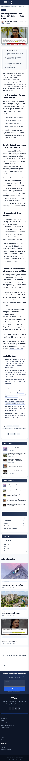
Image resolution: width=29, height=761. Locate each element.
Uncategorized (5, 727)
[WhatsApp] (14, 434)
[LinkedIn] (8, 434)
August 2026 (7, 540)
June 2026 (7, 549)
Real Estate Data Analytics (14, 528)
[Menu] (25, 2)
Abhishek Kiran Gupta (11, 21)
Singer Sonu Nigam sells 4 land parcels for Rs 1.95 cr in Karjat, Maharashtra (15, 408)
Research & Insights (6, 749)
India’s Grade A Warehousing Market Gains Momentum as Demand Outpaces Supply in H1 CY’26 (16, 500)
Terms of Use (18, 759)
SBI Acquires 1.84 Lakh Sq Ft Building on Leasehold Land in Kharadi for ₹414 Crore (15, 485)
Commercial (14, 520)
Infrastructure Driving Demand (14, 61)
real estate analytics (7, 428)
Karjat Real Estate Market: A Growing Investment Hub (14, 64)
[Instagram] (16, 708)
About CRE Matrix (5, 735)
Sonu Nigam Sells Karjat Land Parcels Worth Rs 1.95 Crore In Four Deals (15, 381)
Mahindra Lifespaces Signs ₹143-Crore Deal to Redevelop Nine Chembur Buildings (16, 490)
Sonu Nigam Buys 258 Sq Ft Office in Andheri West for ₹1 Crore (16, 505)
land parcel (15, 426)
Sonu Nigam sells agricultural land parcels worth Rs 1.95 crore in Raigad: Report (15, 388)
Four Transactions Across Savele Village (15, 54)
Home (2, 6)
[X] (11, 434)
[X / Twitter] (13, 708)
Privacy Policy (11, 759)
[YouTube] (19, 708)
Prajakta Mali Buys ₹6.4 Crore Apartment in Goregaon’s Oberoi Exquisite (15, 495)
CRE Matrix (22, 84)
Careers (3, 737)
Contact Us (4, 739)
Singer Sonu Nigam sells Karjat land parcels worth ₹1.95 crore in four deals (15, 395)
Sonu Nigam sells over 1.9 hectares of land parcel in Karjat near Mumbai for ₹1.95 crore (15, 402)
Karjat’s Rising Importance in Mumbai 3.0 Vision (14, 57)
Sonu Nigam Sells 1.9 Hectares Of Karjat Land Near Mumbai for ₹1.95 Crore (15, 415)
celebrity (9, 426)
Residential (14, 526)
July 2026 (6, 544)
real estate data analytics (20, 428)
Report (14, 523)
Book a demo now (16, 349)
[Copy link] (18, 434)
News (3, 10)
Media (2, 752)
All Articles (3, 747)
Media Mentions (11, 67)
